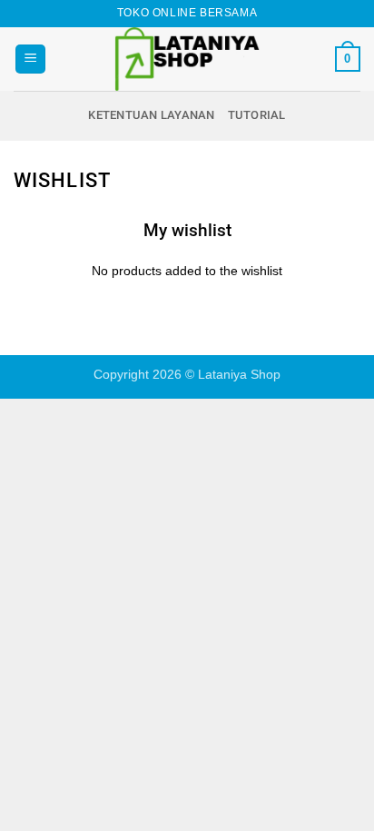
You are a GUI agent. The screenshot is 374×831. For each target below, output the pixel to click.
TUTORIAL (257, 115)
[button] (30, 59)
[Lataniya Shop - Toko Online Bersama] (187, 59)
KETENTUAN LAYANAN (151, 115)
